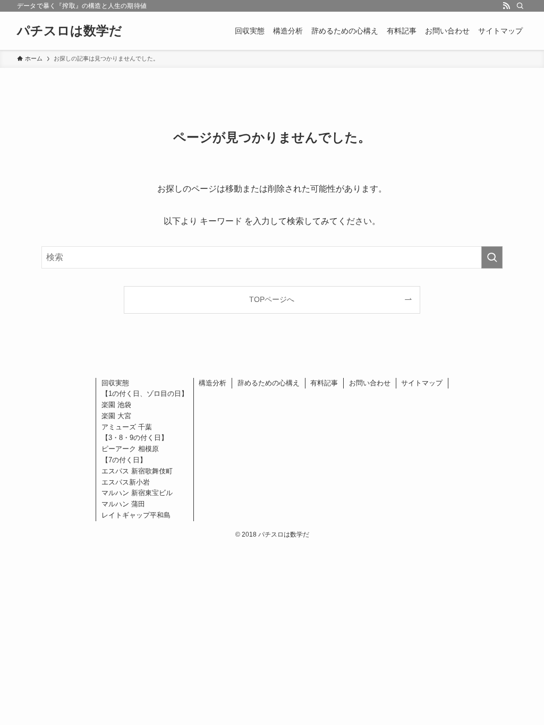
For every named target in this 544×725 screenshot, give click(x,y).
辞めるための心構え (268, 383)
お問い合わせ (369, 383)
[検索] (520, 6)
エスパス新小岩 (125, 482)
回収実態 (115, 383)
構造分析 (212, 383)
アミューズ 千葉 (126, 427)
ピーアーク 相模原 (130, 449)
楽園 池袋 (116, 405)
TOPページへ (271, 299)
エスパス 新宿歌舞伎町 (137, 471)
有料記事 (324, 383)
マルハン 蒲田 (123, 504)
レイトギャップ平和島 (136, 515)
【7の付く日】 (124, 460)
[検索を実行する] (492, 257)
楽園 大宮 (116, 416)
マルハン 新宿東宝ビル (137, 493)
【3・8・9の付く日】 (134, 438)
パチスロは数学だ (69, 30)
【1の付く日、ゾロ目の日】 (144, 394)
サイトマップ (422, 383)
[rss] (506, 6)
